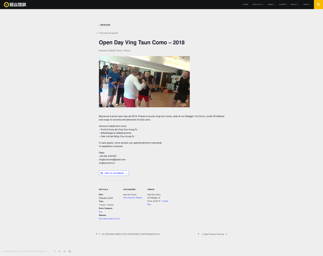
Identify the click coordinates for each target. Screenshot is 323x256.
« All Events (104, 24)
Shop (306, 4)
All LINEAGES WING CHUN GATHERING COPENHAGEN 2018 (130, 234)
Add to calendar (114, 173)
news (271, 4)
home (245, 4)
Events (283, 4)
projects (258, 4)
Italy (100, 211)
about (295, 4)
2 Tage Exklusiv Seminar (213, 234)
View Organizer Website (132, 197)
